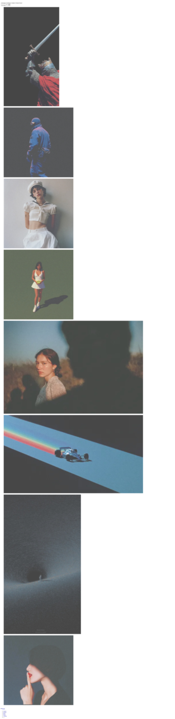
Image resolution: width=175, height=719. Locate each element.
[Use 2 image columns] (9, 5)
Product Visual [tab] (19, 3)
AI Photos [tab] (9, 3)
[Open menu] (3, 717)
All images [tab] (4, 3)
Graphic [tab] (13, 3)
